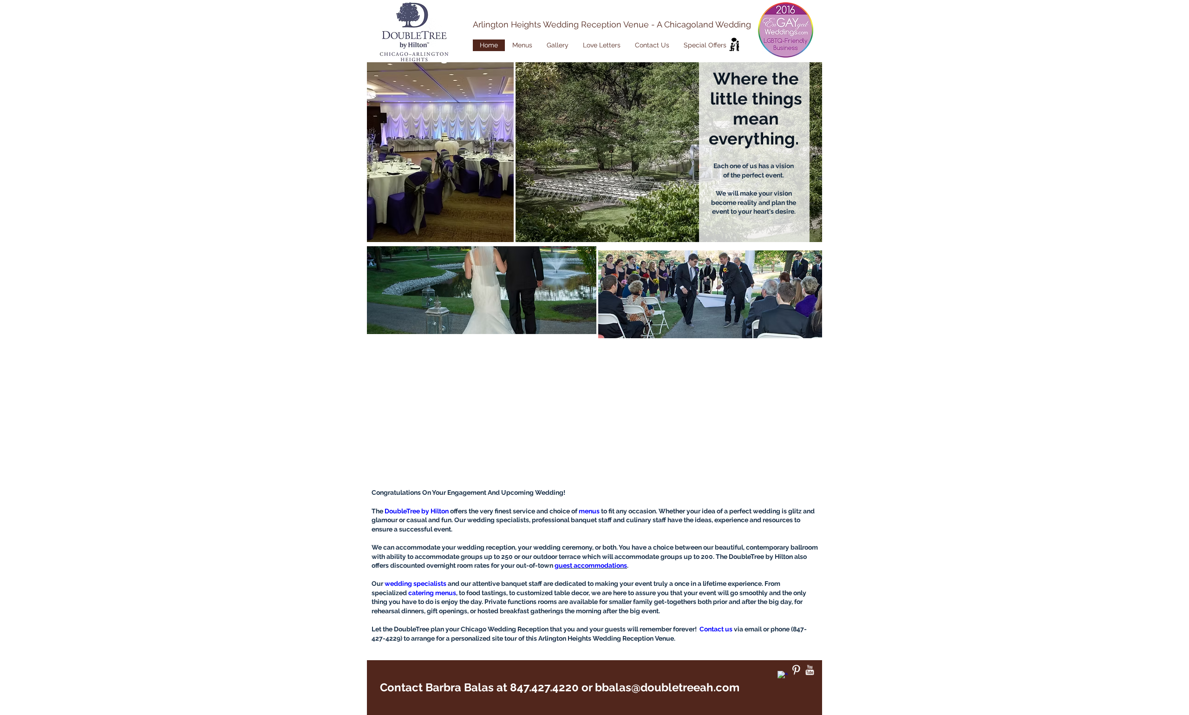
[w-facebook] (782, 676)
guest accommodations (591, 565)
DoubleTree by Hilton (417, 511)
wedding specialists (415, 583)
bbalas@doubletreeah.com (667, 687)
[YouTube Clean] (809, 670)
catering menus (432, 593)
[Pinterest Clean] (796, 670)
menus (589, 511)
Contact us (715, 629)
